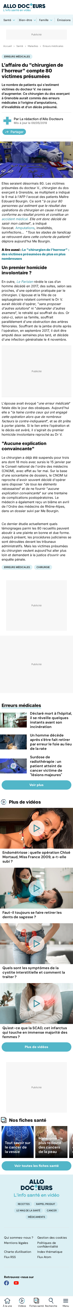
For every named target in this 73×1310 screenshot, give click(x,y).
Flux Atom (44, 1257)
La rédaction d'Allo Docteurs (41, 119)
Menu (66, 1306)
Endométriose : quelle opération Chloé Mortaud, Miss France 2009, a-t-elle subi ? (36, 857)
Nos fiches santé (27, 1120)
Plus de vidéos (25, 802)
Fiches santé (36, 1306)
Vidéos (22, 1306)
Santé (7, 20)
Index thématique (49, 1252)
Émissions (64, 20)
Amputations (24, 228)
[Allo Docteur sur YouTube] (16, 1283)
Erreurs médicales (53, 46)
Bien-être (25, 20)
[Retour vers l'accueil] (36, 7)
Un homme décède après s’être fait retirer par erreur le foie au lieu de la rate (51, 742)
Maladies (33, 46)
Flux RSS (10, 1257)
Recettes (24, 1204)
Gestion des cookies (52, 1238)
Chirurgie (43, 567)
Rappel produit (45, 1204)
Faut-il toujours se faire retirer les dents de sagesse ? (32, 914)
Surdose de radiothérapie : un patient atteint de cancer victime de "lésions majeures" (46, 766)
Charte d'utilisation (17, 1252)
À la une (7, 1306)
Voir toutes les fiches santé (36, 1166)
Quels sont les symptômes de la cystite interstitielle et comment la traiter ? (33, 972)
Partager (17, 132)
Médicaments (36, 1217)
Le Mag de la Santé (28, 1210)
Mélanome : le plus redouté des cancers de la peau (51, 1145)
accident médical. (15, 219)
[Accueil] (36, 1188)
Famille (43, 20)
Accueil (7, 46)
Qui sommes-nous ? (18, 1238)
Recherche (51, 1306)
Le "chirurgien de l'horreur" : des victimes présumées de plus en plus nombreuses (35, 254)
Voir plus (36, 785)
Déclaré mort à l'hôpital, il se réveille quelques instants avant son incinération (51, 720)
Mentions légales (16, 1243)
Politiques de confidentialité (47, 1245)
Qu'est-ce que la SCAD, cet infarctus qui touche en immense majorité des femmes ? (34, 1032)
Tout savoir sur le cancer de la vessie (17, 1147)
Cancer (52, 1210)
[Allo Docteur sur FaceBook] (6, 1283)
